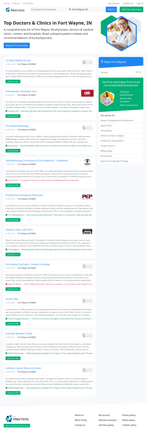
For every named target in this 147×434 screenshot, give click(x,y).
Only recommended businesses (17, 426)
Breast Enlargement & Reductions (116, 120)
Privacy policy (129, 415)
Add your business (108, 420)
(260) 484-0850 (13, 151)
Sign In (140, 3)
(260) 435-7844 (13, 358)
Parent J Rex (12, 298)
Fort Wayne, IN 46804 (27, 164)
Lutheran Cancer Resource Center (23, 368)
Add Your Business (131, 9)
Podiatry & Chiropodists (112, 140)
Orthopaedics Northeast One (21, 91)
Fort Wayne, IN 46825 (27, 95)
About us (79, 415)
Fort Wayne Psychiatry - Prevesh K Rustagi (28, 264)
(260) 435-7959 (13, 393)
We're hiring (81, 420)
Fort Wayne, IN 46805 (27, 199)
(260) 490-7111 (13, 254)
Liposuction (106, 125)
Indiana (16, 3)
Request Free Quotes (17, 45)
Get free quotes (106, 425)
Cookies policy (129, 425)
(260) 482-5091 (13, 220)
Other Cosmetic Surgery (112, 135)
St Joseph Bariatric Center (19, 333)
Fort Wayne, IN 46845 (27, 129)
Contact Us (128, 3)
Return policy (128, 420)
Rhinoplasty (106, 156)
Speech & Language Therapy (114, 161)
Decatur (120, 72)
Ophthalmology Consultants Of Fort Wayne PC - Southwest (37, 160)
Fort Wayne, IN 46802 (27, 64)
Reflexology (106, 150)
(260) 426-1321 (13, 81)
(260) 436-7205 (13, 185)
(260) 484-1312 (13, 289)
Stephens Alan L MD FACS (19, 229)
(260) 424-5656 (13, 324)
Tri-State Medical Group (18, 60)
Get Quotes (113, 3)
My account (104, 415)
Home (7, 3)
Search (111, 9)
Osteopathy (106, 130)
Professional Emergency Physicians (24, 195)
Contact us (80, 425)
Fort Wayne (27, 3)
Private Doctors (108, 145)
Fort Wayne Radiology (17, 125)
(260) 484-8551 (13, 116)
